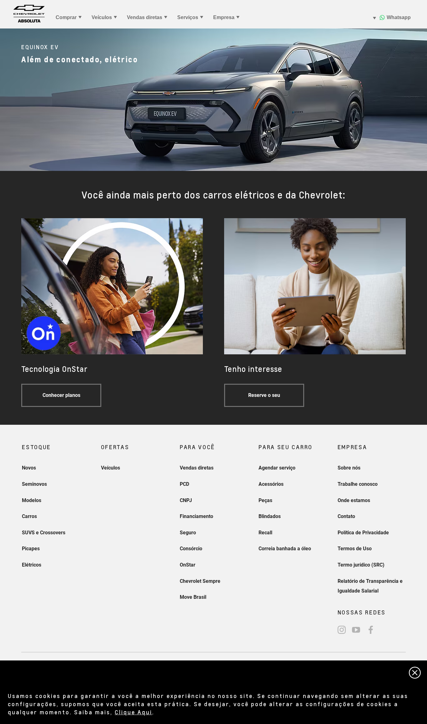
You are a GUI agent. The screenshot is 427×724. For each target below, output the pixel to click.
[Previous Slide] (8, 100)
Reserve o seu (264, 395)
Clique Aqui (133, 712)
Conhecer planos (61, 395)
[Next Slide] (419, 100)
